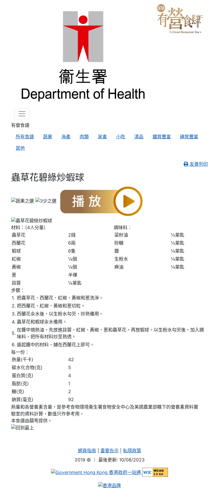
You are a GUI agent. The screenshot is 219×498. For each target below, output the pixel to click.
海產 (65, 136)
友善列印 (198, 164)
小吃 (120, 136)
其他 (20, 148)
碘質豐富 (189, 136)
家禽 (102, 136)
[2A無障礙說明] (155, 472)
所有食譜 (25, 136)
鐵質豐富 (162, 136)
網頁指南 (87, 450)
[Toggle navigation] (22, 113)
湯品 (138, 136)
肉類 (84, 136)
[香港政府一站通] (96, 472)
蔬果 (47, 136)
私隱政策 (132, 450)
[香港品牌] (109, 485)
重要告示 (109, 450)
